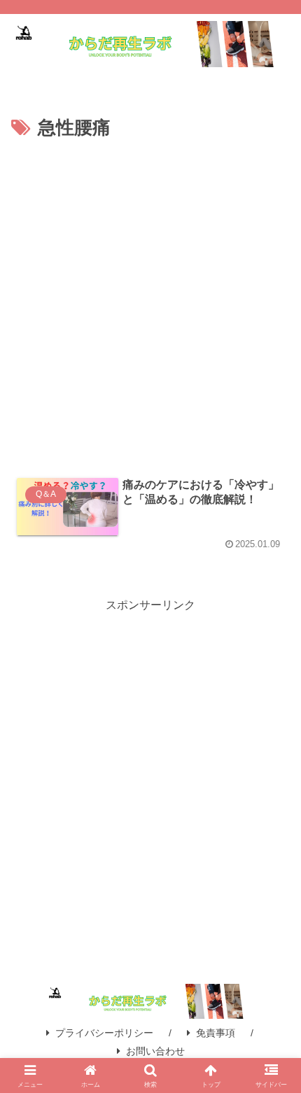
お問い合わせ (155, 1051)
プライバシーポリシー (104, 1032)
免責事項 (215, 1032)
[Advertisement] (150, 301)
